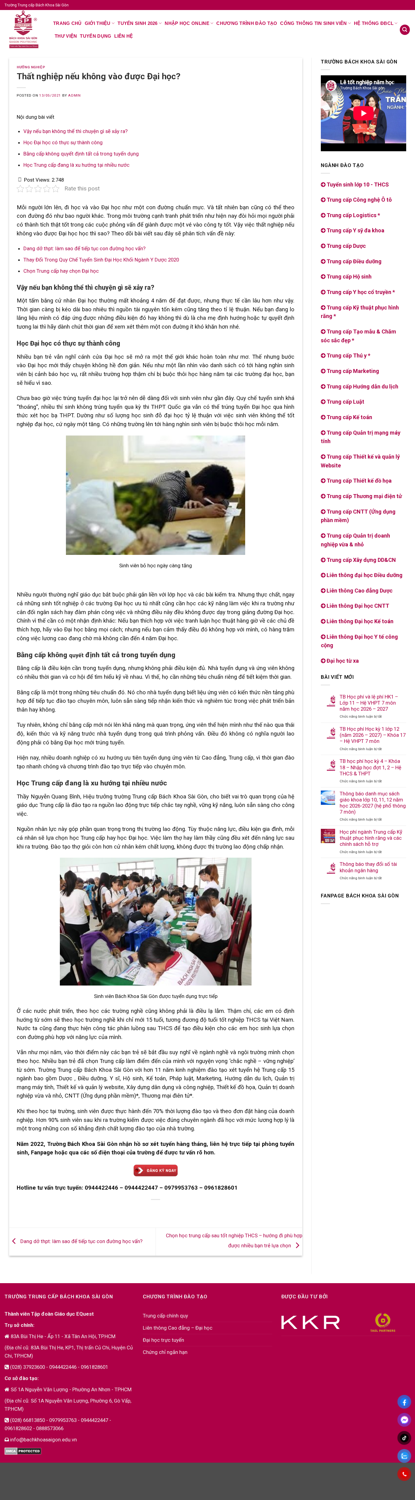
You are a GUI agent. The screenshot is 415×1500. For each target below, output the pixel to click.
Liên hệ (123, 36)
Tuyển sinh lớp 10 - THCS (357, 184)
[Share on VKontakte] (161, 1210)
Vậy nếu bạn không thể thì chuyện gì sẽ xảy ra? (75, 131)
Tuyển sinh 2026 (138, 23)
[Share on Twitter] (138, 1210)
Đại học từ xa (342, 661)
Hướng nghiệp (31, 67)
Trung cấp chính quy (165, 1316)
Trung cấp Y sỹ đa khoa (354, 230)
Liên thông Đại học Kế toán (359, 621)
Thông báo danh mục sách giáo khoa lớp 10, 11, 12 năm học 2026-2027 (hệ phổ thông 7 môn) (373, 803)
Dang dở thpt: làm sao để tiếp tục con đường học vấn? (84, 248)
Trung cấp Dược (345, 246)
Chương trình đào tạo (246, 23)
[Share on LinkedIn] (173, 1210)
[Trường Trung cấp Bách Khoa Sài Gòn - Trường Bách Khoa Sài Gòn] (24, 29)
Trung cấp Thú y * (347, 355)
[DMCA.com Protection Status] (23, 1451)
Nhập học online (187, 23)
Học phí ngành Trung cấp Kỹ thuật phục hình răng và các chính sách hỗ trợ (371, 838)
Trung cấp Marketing (352, 371)
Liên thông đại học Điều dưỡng (364, 575)
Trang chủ (67, 23)
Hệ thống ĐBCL (373, 23)
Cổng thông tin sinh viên (313, 23)
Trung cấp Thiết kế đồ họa (358, 480)
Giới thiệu (98, 23)
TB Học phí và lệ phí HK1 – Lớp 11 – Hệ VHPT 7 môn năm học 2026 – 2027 (369, 703)
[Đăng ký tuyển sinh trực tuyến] (155, 1170)
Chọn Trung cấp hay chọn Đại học (61, 271)
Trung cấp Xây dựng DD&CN (360, 560)
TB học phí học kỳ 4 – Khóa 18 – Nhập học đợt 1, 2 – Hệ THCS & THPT (370, 767)
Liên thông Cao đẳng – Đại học (177, 1328)
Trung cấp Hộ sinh (348, 276)
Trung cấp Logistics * (352, 215)
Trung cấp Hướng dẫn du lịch (361, 386)
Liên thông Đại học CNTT (357, 606)
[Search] (405, 30)
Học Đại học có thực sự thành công (63, 142)
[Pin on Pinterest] (150, 1210)
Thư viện (66, 36)
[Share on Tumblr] (185, 1210)
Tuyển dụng (95, 36)
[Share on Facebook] (127, 1210)
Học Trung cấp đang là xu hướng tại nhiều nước (76, 165)
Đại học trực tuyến (163, 1340)
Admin (74, 95)
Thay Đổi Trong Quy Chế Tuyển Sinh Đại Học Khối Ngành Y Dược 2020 (101, 260)
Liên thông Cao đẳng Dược (359, 590)
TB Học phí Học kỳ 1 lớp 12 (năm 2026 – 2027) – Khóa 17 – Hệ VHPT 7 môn (373, 735)
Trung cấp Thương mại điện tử (363, 496)
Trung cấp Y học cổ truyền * (360, 292)
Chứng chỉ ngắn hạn (165, 1352)
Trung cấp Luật (344, 401)
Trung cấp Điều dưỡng (353, 261)
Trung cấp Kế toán (348, 417)
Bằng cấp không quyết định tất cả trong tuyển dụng (81, 154)
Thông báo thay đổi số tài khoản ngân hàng (368, 867)
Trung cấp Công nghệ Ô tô (358, 199)
